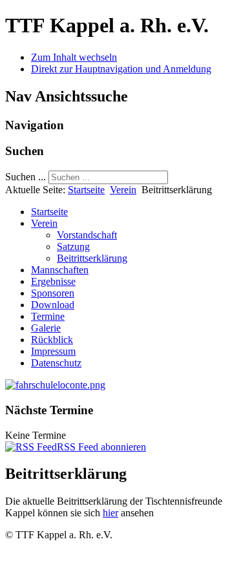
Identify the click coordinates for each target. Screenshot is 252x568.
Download (52, 304)
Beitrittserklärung (92, 258)
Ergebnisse (53, 281)
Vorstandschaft (87, 234)
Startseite (86, 189)
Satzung (73, 246)
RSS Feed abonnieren (101, 446)
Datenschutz (56, 362)
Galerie (46, 327)
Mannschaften (60, 269)
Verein (123, 189)
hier (110, 512)
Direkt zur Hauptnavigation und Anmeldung (121, 68)
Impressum (53, 351)
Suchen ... (25, 176)
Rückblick (52, 339)
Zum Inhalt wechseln (74, 57)
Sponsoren (52, 293)
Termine (48, 316)
